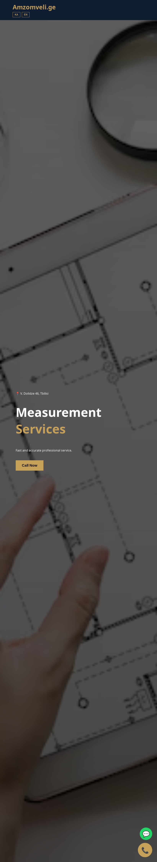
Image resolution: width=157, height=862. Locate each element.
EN (25, 14)
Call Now (29, 465)
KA (16, 14)
